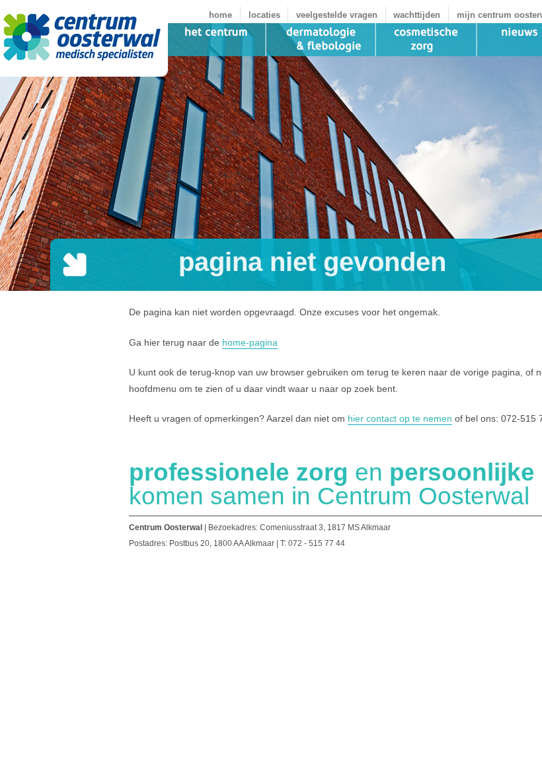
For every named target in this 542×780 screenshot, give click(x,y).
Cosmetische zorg (426, 39)
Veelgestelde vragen (336, 15)
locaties (264, 15)
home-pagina (250, 342)
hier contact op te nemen (400, 418)
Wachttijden (416, 15)
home (220, 15)
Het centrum (217, 39)
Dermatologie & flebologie (321, 39)
